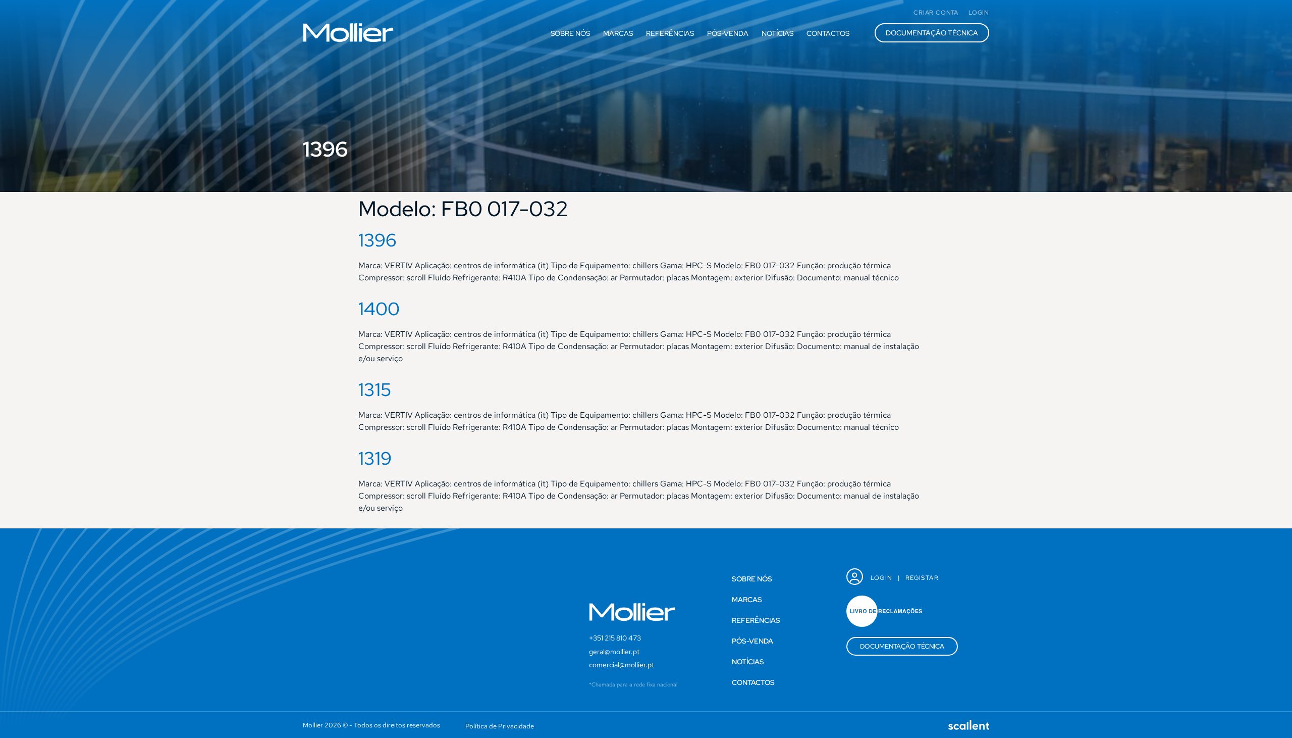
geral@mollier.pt (614, 651)
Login (882, 578)
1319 (375, 458)
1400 (379, 309)
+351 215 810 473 (615, 638)
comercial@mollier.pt (621, 664)
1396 (377, 240)
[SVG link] (348, 32)
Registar (922, 578)
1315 (375, 389)
